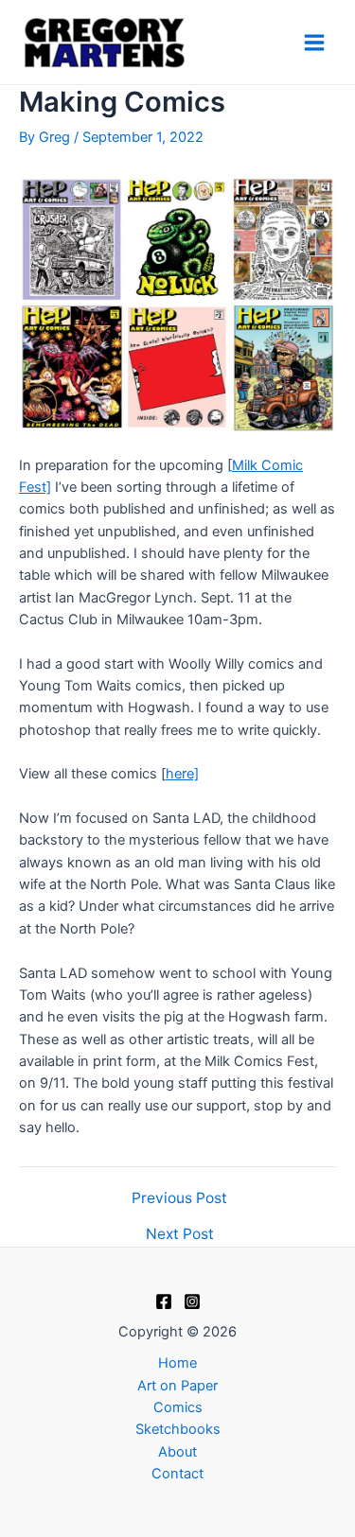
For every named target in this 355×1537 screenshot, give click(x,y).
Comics (178, 1407)
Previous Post (179, 1198)
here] (182, 773)
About (177, 1451)
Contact (177, 1473)
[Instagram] (192, 1301)
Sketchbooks (178, 1429)
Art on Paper (177, 1385)
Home (177, 1362)
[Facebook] (163, 1301)
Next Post (180, 1234)
